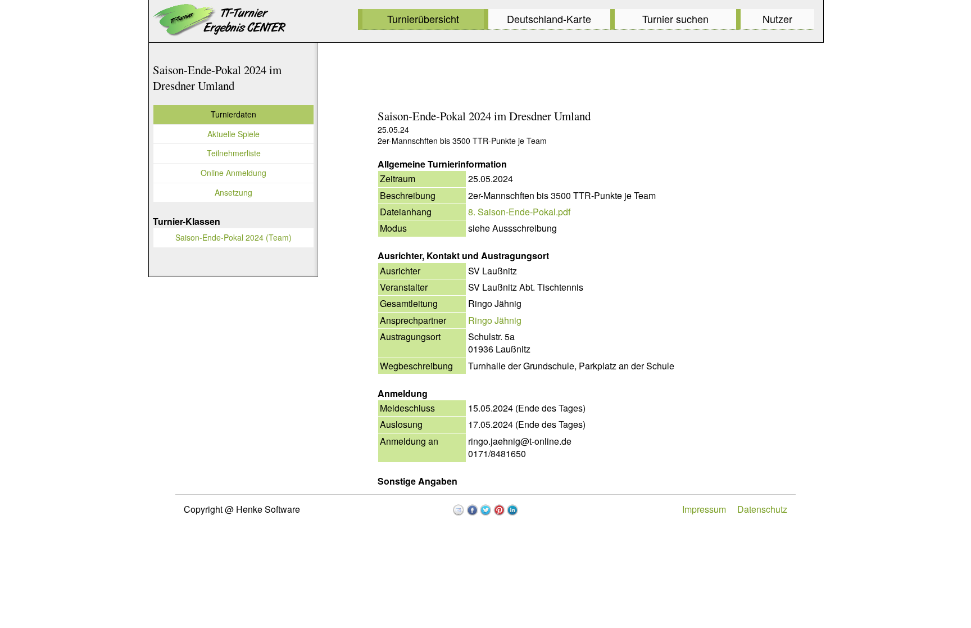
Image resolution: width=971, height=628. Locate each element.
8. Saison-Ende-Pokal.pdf (519, 211)
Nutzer (777, 18)
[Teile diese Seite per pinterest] (499, 510)
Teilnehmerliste (234, 153)
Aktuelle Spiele (233, 133)
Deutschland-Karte (549, 18)
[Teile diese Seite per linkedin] (512, 510)
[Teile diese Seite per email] (458, 510)
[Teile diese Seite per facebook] (472, 510)
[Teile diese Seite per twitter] (485, 510)
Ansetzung (233, 192)
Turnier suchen (675, 18)
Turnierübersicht (423, 18)
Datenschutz (762, 509)
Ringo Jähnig (494, 320)
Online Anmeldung (233, 172)
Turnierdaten (233, 114)
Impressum (704, 509)
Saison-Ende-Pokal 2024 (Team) (233, 237)
